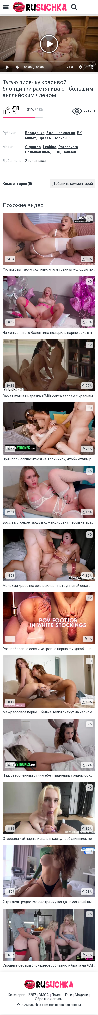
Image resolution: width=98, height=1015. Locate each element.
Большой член (37, 152)
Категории (16, 995)
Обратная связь (48, 999)
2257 (32, 995)
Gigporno (33, 147)
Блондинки (34, 133)
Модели (81, 995)
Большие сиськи (60, 133)
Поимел (69, 152)
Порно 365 (62, 138)
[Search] (74, 7)
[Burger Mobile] (6, 7)
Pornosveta (68, 147)
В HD (56, 152)
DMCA (44, 995)
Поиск (57, 995)
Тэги (68, 995)
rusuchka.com (38, 1005)
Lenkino (49, 147)
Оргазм (45, 138)
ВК (79, 133)
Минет (30, 138)
